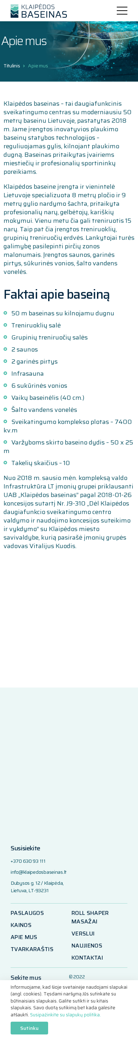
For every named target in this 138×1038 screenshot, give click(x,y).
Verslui (82, 933)
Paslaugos (27, 913)
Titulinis (12, 66)
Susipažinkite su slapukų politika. (65, 1014)
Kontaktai (87, 958)
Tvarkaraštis (32, 949)
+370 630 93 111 (28, 861)
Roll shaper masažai (90, 917)
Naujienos (86, 946)
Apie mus (38, 66)
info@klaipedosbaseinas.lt (39, 872)
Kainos (21, 925)
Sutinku (29, 1028)
